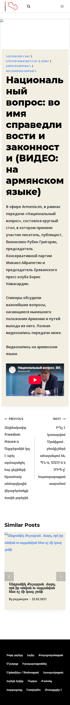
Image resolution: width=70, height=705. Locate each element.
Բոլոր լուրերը (15, 655)
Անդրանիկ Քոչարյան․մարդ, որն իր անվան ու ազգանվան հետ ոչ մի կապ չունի (32, 588)
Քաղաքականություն (21, 71)
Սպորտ (32, 681)
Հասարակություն (18, 66)
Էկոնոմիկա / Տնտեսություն (23, 672)
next (61, 576)
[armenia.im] (12, 6)
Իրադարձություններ (22, 61)
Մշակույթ (12, 663)
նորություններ (18, 56)
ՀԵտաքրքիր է (53, 689)
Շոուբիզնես (34, 689)
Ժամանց (46, 681)
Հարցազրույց (14, 689)
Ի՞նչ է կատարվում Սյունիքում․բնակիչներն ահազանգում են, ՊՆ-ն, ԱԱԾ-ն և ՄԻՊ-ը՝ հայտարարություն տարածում (52, 451)
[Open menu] (62, 6)
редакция (20, 599)
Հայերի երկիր (15, 681)
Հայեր (45, 61)
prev (9, 576)
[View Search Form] (26, 6)
